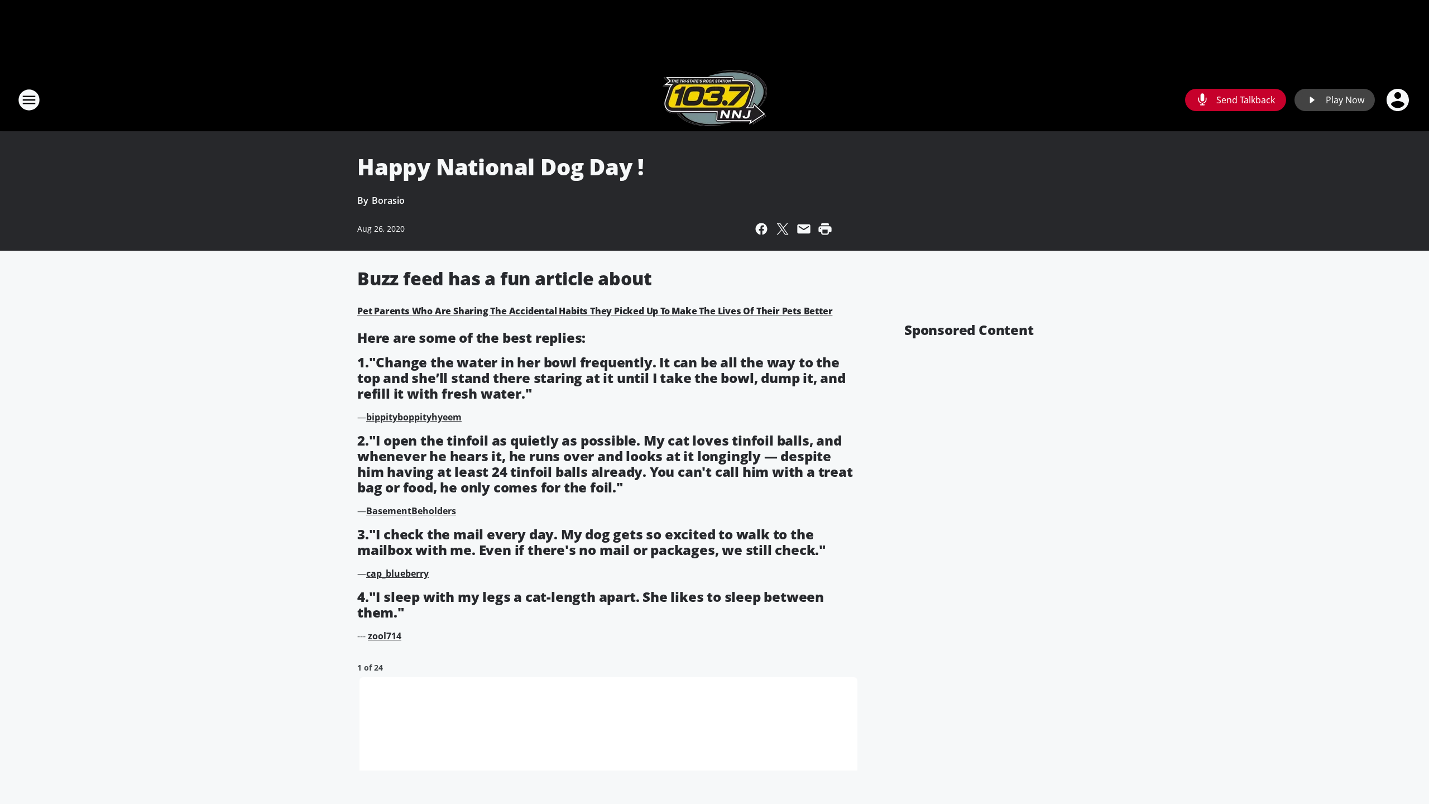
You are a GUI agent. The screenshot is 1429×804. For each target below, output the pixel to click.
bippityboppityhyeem (414, 417)
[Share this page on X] (782, 229)
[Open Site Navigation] (29, 100)
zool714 (384, 636)
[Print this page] (825, 229)
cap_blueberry (397, 573)
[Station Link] (715, 99)
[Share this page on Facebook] (761, 229)
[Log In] (1399, 100)
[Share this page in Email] (804, 229)
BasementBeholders (411, 511)
